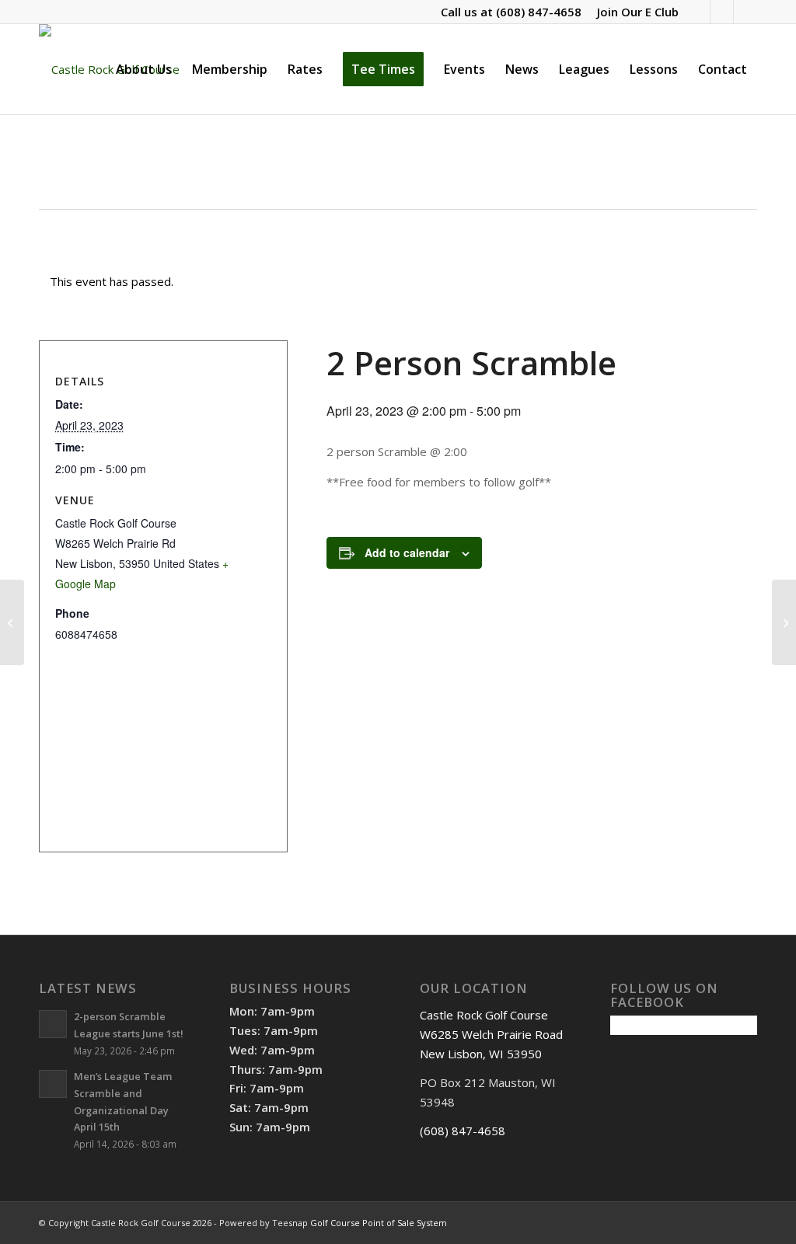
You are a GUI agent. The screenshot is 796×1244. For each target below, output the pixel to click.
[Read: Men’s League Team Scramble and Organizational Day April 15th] (53, 1084)
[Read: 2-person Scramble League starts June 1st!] (53, 1024)
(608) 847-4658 (538, 11)
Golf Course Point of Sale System (378, 1222)
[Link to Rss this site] (721, 11)
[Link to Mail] (745, 11)
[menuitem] (634, 12)
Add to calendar (407, 552)
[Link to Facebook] (698, 11)
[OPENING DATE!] (12, 622)
